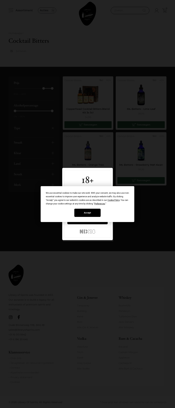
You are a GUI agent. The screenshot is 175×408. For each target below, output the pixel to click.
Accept (87, 213)
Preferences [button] (99, 204)
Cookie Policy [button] (113, 200)
